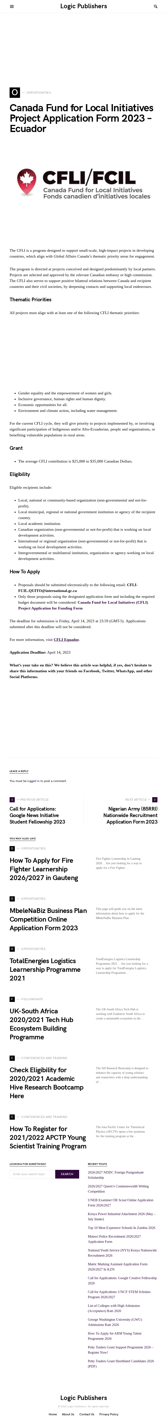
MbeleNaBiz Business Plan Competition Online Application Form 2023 (48, 919)
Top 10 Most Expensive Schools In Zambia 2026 (121, 1228)
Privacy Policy (108, 1414)
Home (53, 1414)
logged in (33, 781)
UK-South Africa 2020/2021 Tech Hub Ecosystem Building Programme (41, 1024)
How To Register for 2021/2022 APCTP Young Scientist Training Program (48, 1138)
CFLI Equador (66, 639)
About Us (68, 1414)
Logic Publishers (83, 6)
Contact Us (86, 1414)
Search (67, 1174)
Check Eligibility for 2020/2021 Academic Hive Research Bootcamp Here (46, 1083)
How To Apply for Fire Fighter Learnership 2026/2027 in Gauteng (44, 869)
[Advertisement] (83, 43)
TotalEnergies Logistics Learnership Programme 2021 (45, 970)
